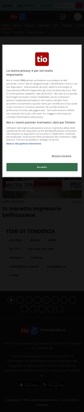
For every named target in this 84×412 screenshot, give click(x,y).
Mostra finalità (61, 155)
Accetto (42, 167)
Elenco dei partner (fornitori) (23, 143)
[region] (42, 110)
